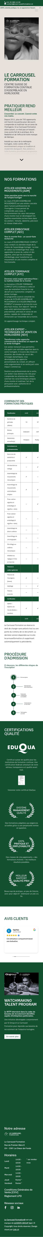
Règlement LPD (13, 1196)
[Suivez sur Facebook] (5, 1207)
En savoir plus (12, 1036)
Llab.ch (16, 1229)
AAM (26, 413)
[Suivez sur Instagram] (12, 1207)
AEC (37, 413)
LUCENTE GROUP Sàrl (23, 1223)
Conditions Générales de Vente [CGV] (18, 1191)
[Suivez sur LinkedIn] (18, 1207)
